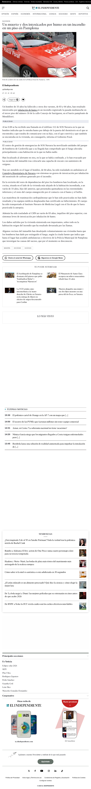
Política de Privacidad (13, 778)
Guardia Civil (7, 684)
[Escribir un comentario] (23, 99)
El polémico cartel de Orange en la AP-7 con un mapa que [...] (40, 415)
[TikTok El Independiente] (62, 771)
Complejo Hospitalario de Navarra (19, 173)
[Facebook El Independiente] (35, 771)
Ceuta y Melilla (58, 2)
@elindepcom (7, 89)
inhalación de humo (27, 110)
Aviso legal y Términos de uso (32, 778)
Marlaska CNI (47, 2)
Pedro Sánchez (8, 680)
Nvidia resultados (36, 2)
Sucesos (6, 21)
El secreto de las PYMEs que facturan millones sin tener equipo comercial (46, 421)
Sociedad (63, 14)
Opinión (5, 14)
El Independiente (10, 85)
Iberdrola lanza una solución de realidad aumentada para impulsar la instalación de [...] (49, 445)
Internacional (40, 14)
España (14, 14)
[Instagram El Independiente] (49, 771)
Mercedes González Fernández (14, 691)
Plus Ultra (6, 673)
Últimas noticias (18, 2)
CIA (76, 2)
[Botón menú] (3, 8)
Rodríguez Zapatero (10, 676)
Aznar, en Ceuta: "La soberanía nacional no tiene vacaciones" (40, 428)
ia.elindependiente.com (24, 741)
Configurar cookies (45, 780)
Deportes (83, 14)
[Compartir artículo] (4, 99)
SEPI (4, 669)
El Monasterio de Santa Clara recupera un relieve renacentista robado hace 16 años (71, 276)
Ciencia (52, 14)
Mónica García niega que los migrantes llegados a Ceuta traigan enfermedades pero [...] (48, 436)
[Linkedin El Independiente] (55, 771)
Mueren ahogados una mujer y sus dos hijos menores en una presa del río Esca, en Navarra (71, 291)
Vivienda (27, 2)
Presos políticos (69, 2)
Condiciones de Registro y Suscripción (56, 778)
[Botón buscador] (88, 8)
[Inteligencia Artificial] (24, 737)
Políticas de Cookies (78, 778)
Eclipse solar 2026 (9, 666)
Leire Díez (6, 687)
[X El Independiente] (29, 771)
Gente (73, 14)
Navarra (7, 248)
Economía (25, 14)
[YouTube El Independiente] (41, 771)
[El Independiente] (45, 8)
